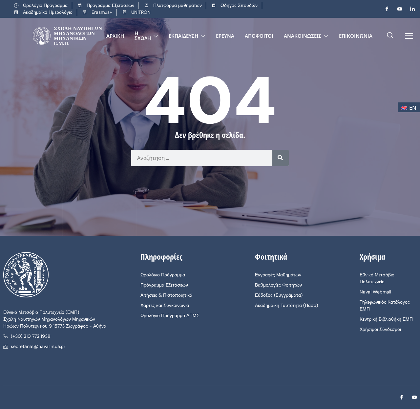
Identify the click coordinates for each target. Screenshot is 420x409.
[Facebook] (384, 9)
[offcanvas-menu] (406, 36)
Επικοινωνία (355, 35)
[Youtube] (397, 9)
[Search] (280, 158)
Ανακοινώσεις (302, 35)
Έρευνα (225, 35)
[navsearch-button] (390, 35)
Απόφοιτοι (259, 35)
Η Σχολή (143, 35)
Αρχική (115, 35)
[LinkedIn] (410, 9)
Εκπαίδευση (183, 35)
